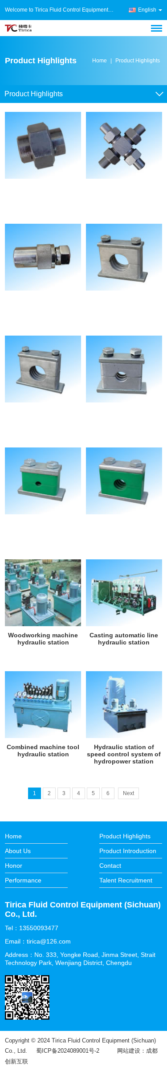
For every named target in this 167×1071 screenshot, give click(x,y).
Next (128, 793)
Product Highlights (137, 60)
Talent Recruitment (125, 880)
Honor (13, 865)
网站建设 (128, 1050)
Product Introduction (127, 850)
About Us (18, 850)
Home (99, 60)
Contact (110, 865)
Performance (23, 880)
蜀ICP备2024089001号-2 (67, 1050)
